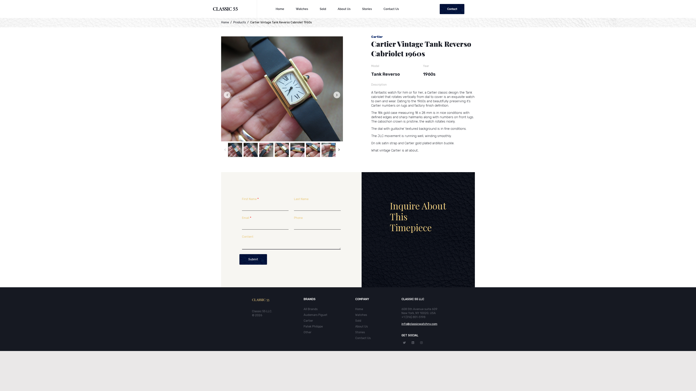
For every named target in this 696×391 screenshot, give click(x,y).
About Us (344, 9)
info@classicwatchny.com (419, 324)
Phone (298, 218)
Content (247, 236)
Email (246, 218)
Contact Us (391, 9)
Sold (323, 9)
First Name (250, 199)
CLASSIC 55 (225, 10)
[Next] (339, 150)
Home (280, 9)
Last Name (301, 199)
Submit (253, 259)
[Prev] (225, 150)
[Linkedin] (413, 343)
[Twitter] (404, 343)
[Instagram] (421, 343)
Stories (367, 9)
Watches (302, 9)
